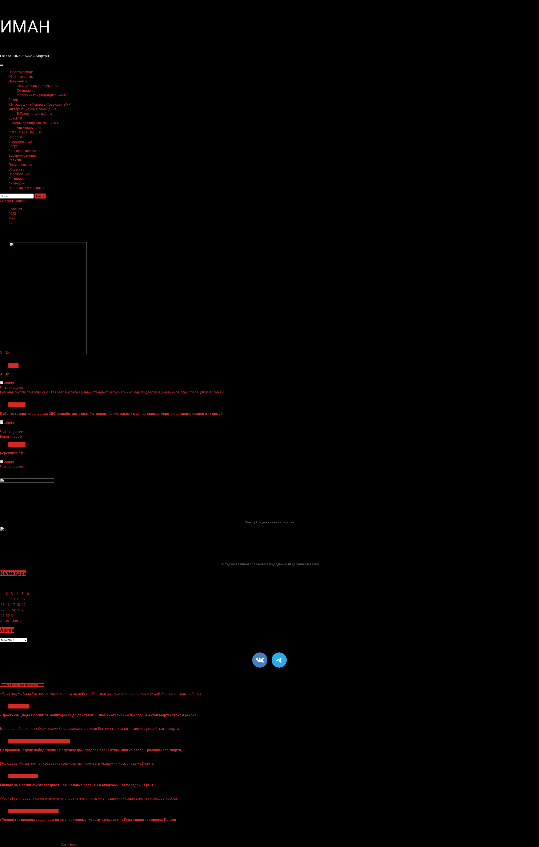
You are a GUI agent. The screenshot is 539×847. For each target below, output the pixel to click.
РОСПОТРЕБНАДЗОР (25, 132)
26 (23, 610)
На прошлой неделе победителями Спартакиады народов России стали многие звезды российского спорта (89, 728)
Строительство (20, 142)
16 (8, 604)
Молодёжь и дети (23, 776)
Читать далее (11, 387)
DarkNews (69, 844)
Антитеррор (17, 179)
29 (2, 615)
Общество (16, 169)
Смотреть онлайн (13, 201)
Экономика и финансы (26, 188)
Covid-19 (15, 118)
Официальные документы (38, 86)
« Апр (4, 620)
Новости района (20, 72)
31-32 (4, 352)
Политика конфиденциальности (42, 95)
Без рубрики (18, 706)
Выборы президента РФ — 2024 (33, 123)
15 (2, 604)
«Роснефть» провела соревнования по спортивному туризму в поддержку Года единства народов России (88, 798)
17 (13, 604)
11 (18, 599)
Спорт (12, 146)
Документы (17, 81)
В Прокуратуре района (34, 114)
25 (18, 610)
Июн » (16, 620)
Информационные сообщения (32, 109)
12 (23, 599)
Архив (13, 100)
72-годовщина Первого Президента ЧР (39, 104)
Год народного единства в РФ (33, 811)
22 (2, 610)
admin (9, 382)
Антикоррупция (29, 128)
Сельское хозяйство (24, 151)
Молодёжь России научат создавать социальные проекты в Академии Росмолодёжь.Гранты (77, 763)
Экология (15, 137)
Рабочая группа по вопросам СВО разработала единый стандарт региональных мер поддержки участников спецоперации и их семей (111, 392)
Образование (18, 174)
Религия (14, 160)
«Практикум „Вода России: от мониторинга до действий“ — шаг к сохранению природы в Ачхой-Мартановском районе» (100, 693)
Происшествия (20, 165)
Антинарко (16, 183)
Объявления (26, 91)
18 (18, 604)
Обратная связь (20, 77)
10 (13, 599)
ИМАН (25, 27)
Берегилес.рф (11, 436)
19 (23, 604)
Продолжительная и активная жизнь (39, 741)
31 (13, 615)
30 (8, 615)
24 (13, 610)
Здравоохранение (22, 155)
